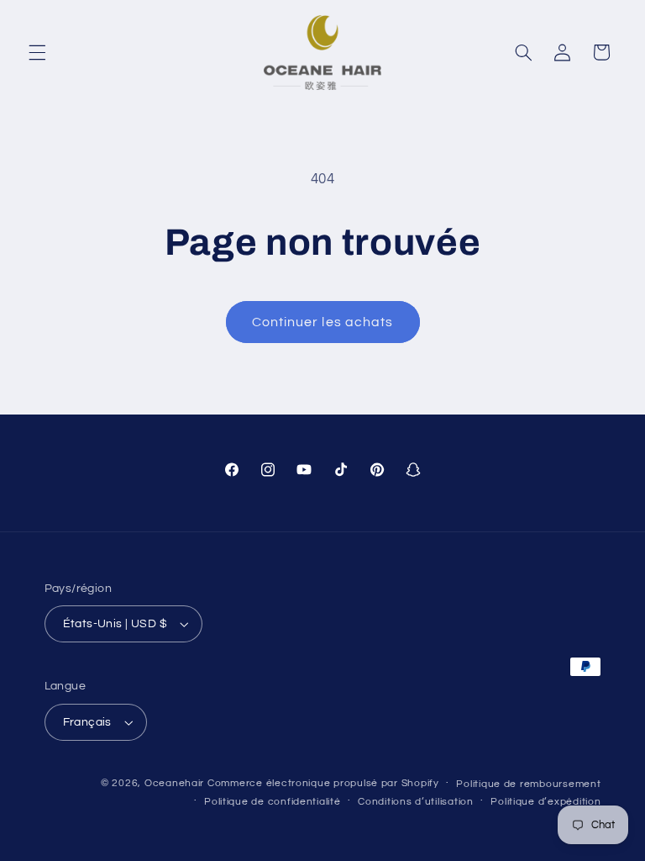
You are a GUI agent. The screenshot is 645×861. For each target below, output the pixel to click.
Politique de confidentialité (272, 801)
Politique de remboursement (528, 784)
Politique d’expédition (545, 801)
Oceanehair (174, 783)
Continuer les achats (322, 322)
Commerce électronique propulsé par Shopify (323, 783)
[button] (37, 52)
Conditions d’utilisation (416, 801)
